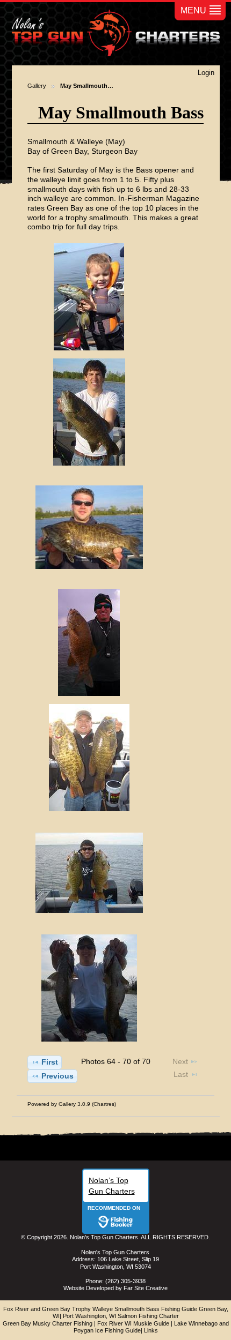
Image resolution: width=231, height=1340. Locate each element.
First (49, 1062)
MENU (193, 10)
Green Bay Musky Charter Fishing (47, 1323)
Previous (57, 1076)
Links (151, 1330)
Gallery (36, 86)
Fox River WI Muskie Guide (133, 1323)
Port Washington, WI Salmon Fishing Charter (121, 1316)
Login (206, 73)
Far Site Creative (146, 1288)
